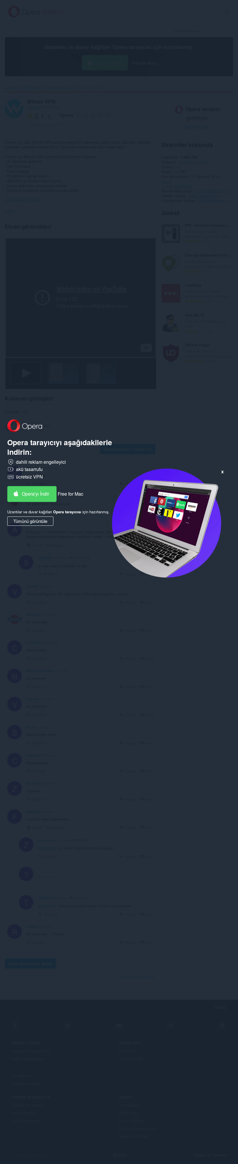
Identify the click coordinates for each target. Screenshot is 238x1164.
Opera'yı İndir (35, 493)
